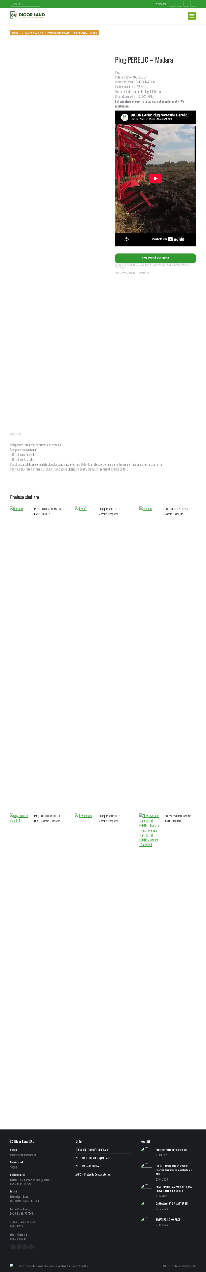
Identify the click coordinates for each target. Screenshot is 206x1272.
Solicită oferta (155, 258)
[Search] (37, 4)
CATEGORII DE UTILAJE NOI (136, 264)
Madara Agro (144, 272)
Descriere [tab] (15, 434)
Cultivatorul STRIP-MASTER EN (171, 1203)
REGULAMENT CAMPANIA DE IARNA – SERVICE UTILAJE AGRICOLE (175, 1188)
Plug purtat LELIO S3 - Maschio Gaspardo (110, 511)
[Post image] (147, 1153)
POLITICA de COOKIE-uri (88, 1166)
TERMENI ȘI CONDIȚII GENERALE (91, 1149)
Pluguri (122, 267)
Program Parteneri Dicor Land (171, 1149)
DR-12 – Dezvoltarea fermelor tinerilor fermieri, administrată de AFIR (174, 1169)
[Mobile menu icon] (192, 16)
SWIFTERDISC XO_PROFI (168, 1219)
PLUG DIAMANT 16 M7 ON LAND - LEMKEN (47, 511)
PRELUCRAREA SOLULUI (160, 264)
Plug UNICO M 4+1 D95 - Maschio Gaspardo (176, 511)
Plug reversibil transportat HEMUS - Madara (177, 818)
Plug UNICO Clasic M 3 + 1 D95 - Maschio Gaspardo (48, 818)
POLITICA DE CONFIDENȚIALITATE (92, 1158)
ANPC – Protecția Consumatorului (93, 1174)
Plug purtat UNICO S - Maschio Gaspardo (110, 818)
